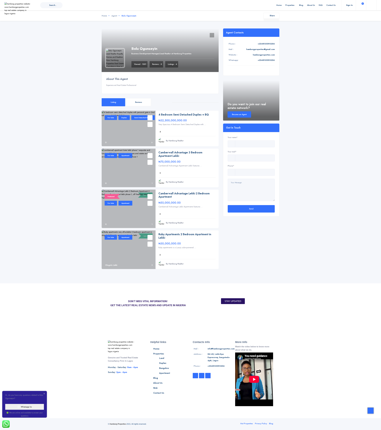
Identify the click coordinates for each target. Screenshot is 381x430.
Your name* (233, 137)
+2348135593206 (266, 43)
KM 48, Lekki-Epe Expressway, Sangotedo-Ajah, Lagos (219, 357)
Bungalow (164, 368)
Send (251, 208)
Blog (301, 5)
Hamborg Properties (118, 424)
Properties (289, 5)
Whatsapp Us (26, 406)
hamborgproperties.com (264, 54)
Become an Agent (239, 114)
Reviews (138, 102)
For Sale (111, 117)
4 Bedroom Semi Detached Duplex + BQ (184, 114)
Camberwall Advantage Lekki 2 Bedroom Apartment (184, 195)
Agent (114, 15)
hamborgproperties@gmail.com (260, 49)
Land (161, 358)
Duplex (124, 117)
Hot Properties (246, 423)
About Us (311, 5)
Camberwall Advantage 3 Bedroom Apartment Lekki (180, 154)
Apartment (125, 155)
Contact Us (331, 5)
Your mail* (232, 151)
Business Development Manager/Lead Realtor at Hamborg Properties (161, 53)
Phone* (231, 166)
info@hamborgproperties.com (221, 348)
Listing (113, 102)
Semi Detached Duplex (143, 117)
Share (272, 15)
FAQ (321, 5)
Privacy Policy (261, 423)
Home (279, 5)
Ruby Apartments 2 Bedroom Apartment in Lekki (185, 236)
